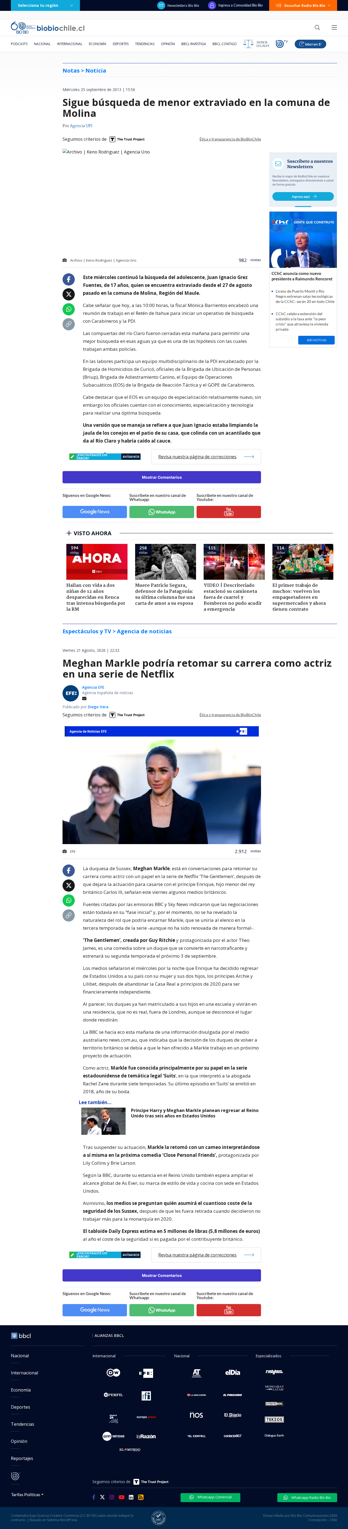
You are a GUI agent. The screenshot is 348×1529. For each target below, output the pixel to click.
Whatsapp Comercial (214, 1496)
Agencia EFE (93, 687)
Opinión (168, 44)
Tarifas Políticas (25, 1494)
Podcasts (19, 44)
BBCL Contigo (225, 44)
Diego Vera (98, 706)
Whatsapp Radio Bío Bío (311, 1497)
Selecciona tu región (38, 5)
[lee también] (104, 1121)
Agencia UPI (81, 126)
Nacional (42, 44)
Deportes (121, 44)
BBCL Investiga (193, 44)
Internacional (69, 44)
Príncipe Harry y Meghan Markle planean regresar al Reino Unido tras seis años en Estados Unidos (195, 1113)
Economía (97, 44)
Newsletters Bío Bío (183, 5)
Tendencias (144, 44)
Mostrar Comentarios (162, 477)
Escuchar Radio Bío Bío (304, 5)
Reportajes (22, 1458)
